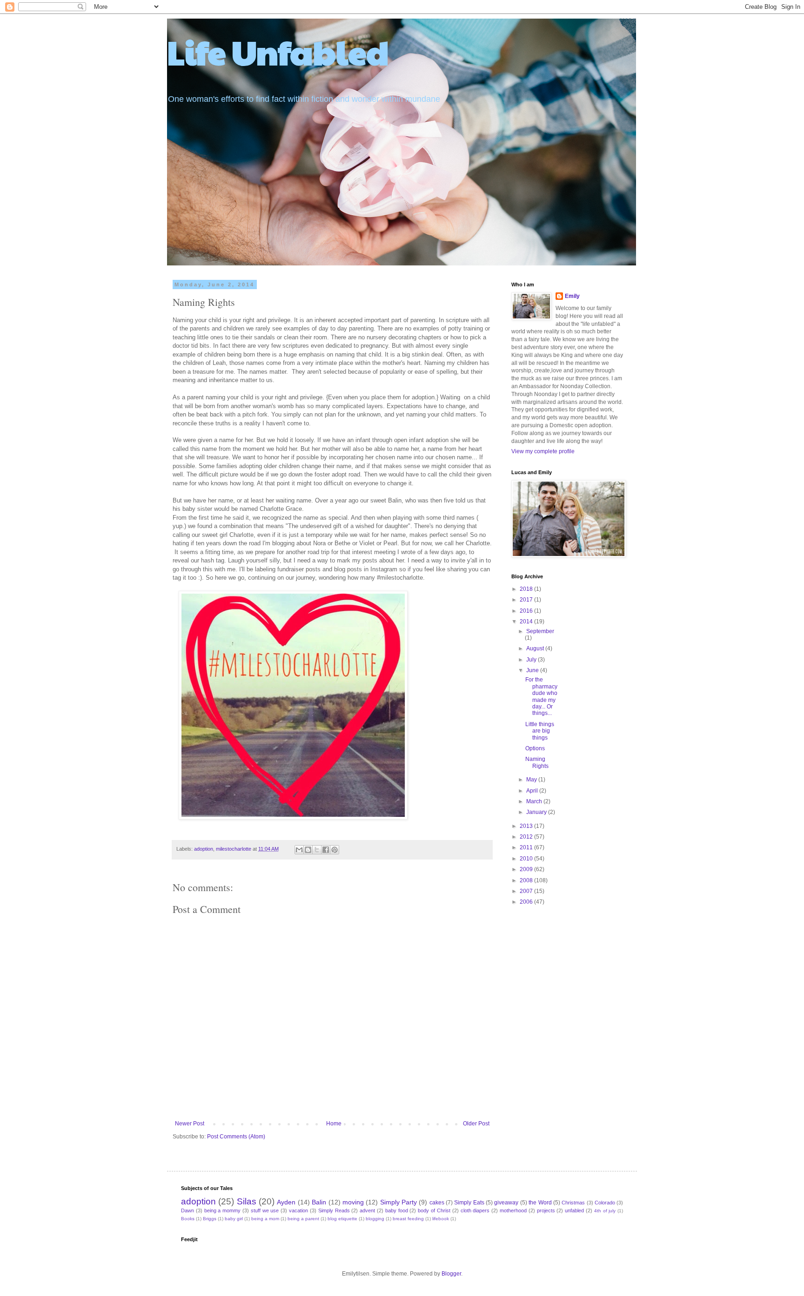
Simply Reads (334, 1210)
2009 (527, 869)
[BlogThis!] (308, 849)
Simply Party (398, 1202)
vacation (298, 1210)
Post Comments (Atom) (236, 1136)
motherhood (513, 1210)
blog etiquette (342, 1218)
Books (187, 1218)
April (532, 790)
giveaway (506, 1202)
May (532, 779)
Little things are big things (539, 731)
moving (353, 1202)
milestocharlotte (233, 849)
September (540, 631)
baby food (396, 1210)
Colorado (605, 1202)
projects (546, 1210)
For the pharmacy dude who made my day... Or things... (541, 696)
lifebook (440, 1218)
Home (334, 1123)
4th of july (605, 1210)
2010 (527, 858)
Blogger (451, 1273)
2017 (527, 599)
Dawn (187, 1210)
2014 (527, 621)
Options (535, 748)
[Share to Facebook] (325, 849)
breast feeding (408, 1218)
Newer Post (189, 1123)
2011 (527, 847)
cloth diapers (475, 1210)
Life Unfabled (278, 51)
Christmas (573, 1202)
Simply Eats (469, 1202)
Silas (246, 1201)
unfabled (574, 1210)
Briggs (209, 1218)
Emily (572, 296)
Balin (319, 1202)
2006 (527, 902)
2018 (527, 589)
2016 (527, 611)
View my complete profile (543, 451)
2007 (527, 891)
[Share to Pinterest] (334, 849)
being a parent (303, 1218)
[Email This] (299, 849)
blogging (375, 1218)
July (532, 659)
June (533, 670)
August (535, 648)
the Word (540, 1202)
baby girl (234, 1218)
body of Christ (434, 1210)
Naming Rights (537, 762)
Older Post (476, 1123)
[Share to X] (317, 849)
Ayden (286, 1202)
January (537, 812)
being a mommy (222, 1210)
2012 (527, 836)
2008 (527, 880)
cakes (436, 1202)
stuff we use (265, 1210)
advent (367, 1210)
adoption (203, 849)
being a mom (265, 1218)
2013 (527, 826)
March (534, 801)
